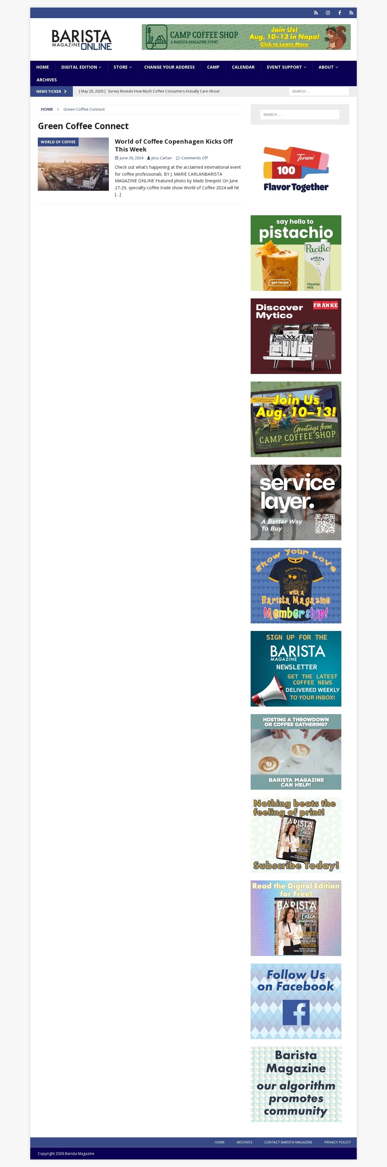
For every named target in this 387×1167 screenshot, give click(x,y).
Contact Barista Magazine (288, 1142)
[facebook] (339, 13)
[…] (118, 194)
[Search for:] (319, 91)
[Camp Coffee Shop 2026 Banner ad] (296, 454)
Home (42, 67)
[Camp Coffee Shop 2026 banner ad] (246, 46)
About (326, 67)
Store (121, 67)
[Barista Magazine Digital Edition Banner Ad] (296, 952)
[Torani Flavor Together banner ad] (296, 204)
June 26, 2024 (131, 158)
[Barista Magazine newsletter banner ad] (296, 703)
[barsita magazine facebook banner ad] (296, 1036)
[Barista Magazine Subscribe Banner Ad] (296, 869)
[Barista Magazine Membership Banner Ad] (296, 620)
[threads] (351, 13)
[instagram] (328, 13)
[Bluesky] (316, 13)
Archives (47, 80)
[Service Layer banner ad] (296, 537)
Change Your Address (169, 67)
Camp (213, 67)
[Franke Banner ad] (296, 370)
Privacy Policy (337, 1142)
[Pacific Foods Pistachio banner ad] (296, 287)
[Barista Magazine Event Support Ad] (296, 786)
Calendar (243, 67)
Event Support (284, 67)
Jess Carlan (161, 158)
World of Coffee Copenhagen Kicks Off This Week (174, 145)
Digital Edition (79, 67)
